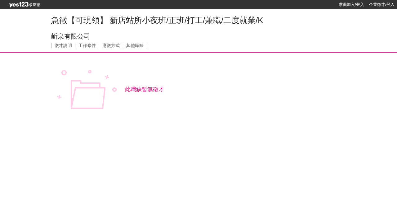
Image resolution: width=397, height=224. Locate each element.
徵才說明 (63, 45)
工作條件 (87, 45)
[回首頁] (24, 4)
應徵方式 (111, 45)
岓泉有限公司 (70, 36)
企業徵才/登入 (382, 4)
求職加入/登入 (351, 4)
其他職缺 (135, 45)
